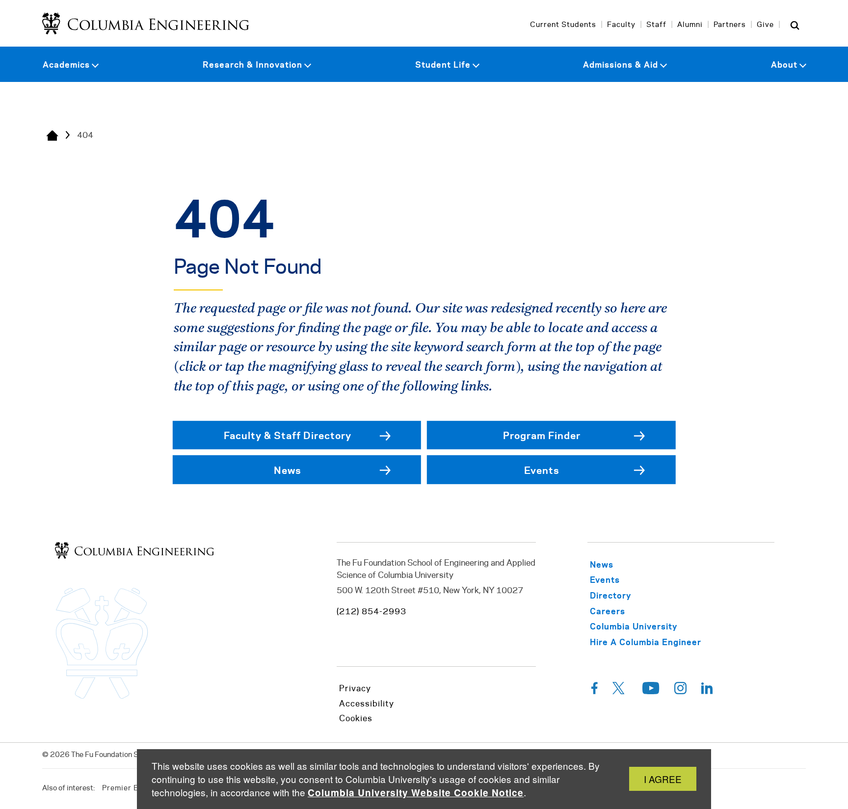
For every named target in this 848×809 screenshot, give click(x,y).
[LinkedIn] (707, 691)
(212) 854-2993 (371, 612)
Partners (730, 25)
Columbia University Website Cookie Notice (416, 792)
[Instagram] (680, 691)
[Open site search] (795, 25)
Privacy (355, 689)
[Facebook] (594, 691)
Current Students (563, 25)
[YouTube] (651, 691)
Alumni (690, 25)
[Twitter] (620, 691)
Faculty (621, 25)
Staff (656, 25)
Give (765, 25)
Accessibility (366, 704)
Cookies (355, 719)
